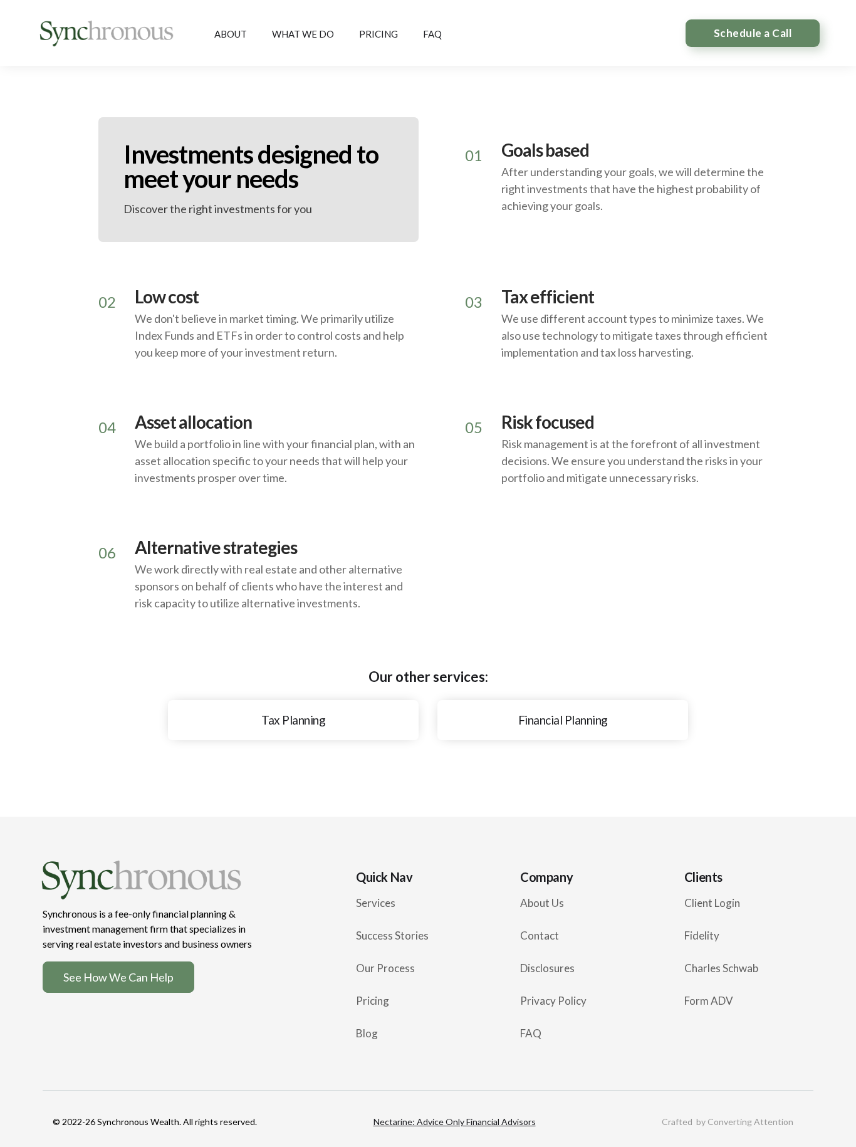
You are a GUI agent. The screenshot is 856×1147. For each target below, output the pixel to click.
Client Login (712, 902)
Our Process (385, 968)
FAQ (530, 1033)
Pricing (372, 1000)
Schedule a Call (753, 32)
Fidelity (701, 935)
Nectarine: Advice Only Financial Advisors (454, 1122)
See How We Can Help (118, 977)
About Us (542, 902)
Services (375, 902)
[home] (105, 33)
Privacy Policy (553, 1000)
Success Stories (392, 935)
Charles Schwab (721, 968)
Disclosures (547, 968)
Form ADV (708, 1000)
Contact (539, 935)
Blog (367, 1033)
